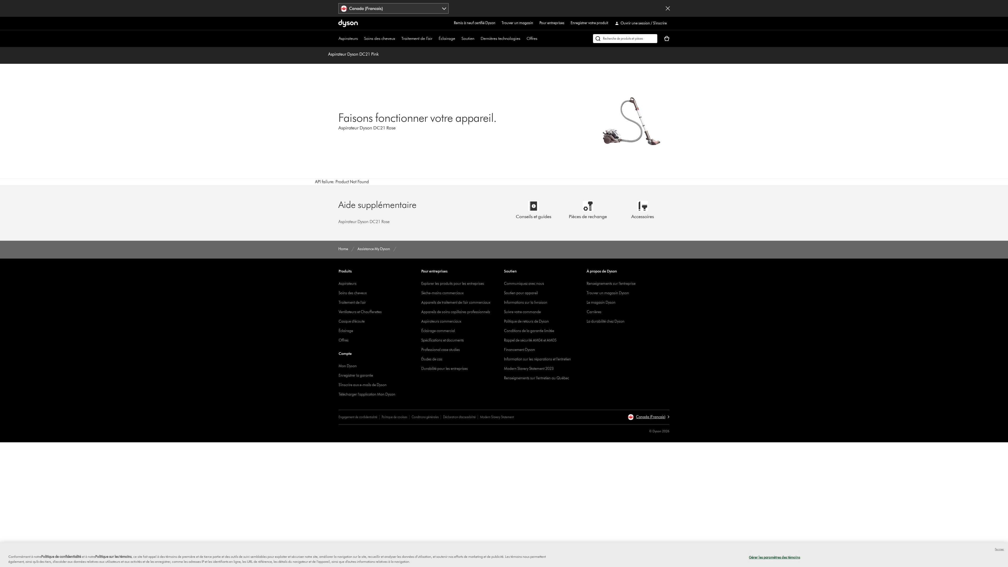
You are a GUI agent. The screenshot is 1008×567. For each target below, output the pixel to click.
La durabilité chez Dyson (605, 321)
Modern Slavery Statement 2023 (529, 368)
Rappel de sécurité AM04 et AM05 (530, 340)
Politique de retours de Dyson (526, 321)
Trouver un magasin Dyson (608, 293)
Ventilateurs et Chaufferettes (360, 312)
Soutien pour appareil (521, 293)
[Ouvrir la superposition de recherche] (625, 38)
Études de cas (431, 359)
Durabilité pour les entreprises (444, 368)
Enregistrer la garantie (356, 375)
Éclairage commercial (438, 331)
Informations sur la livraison (525, 302)
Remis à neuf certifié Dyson (474, 23)
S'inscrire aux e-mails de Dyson (363, 385)
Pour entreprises (551, 23)
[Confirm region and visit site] (668, 8)
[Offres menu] (540, 38)
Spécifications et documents (442, 340)
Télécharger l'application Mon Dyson (367, 394)
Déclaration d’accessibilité (459, 417)
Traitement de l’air (416, 38)
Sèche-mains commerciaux (442, 293)
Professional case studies (440, 350)
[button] (648, 417)
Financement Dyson (519, 350)
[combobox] (393, 8)
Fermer (999, 549)
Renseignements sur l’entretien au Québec (536, 378)
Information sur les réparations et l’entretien (537, 359)
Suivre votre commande (522, 312)
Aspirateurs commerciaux (441, 321)
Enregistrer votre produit (589, 23)
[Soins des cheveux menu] (397, 38)
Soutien (467, 38)
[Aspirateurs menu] (360, 38)
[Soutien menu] (477, 38)
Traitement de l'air (352, 302)
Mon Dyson (348, 366)
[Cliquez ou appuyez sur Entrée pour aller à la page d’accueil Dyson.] (348, 23)
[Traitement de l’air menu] (435, 38)
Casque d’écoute (352, 321)
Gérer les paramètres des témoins (774, 557)
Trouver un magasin (517, 23)
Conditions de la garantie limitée (529, 331)
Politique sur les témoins (113, 556)
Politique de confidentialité (61, 556)
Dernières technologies (500, 38)
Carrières (594, 312)
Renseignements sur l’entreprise (611, 283)
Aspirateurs (348, 38)
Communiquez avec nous (524, 283)
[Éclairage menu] (457, 38)
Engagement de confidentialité (358, 417)
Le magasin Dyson (601, 302)
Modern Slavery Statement (497, 417)
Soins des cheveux (379, 38)
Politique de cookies (394, 417)
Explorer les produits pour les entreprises (452, 283)
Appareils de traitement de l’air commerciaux (455, 302)
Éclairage (447, 38)
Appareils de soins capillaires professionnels (455, 312)
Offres (532, 38)
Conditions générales (425, 417)
